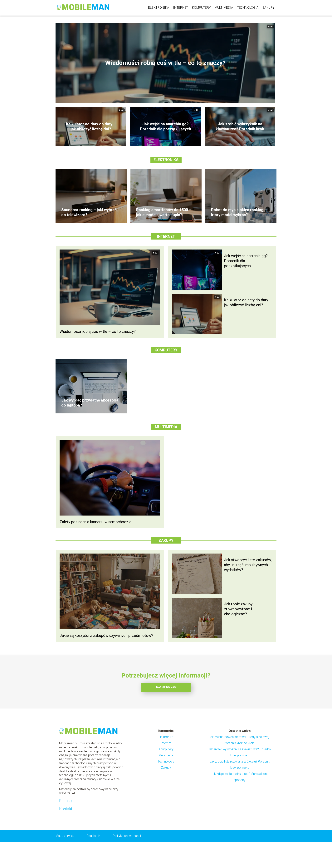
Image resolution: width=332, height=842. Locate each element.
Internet (180, 7)
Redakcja (67, 800)
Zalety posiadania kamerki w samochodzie (95, 522)
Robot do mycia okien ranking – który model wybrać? (239, 212)
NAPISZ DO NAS (166, 687)
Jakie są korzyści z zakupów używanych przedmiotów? (106, 635)
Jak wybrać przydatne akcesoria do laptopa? (89, 402)
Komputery (201, 7)
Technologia (248, 7)
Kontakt (65, 808)
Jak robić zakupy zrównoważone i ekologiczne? (238, 609)
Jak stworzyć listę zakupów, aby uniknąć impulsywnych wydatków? (248, 565)
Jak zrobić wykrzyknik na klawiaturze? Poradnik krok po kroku (240, 126)
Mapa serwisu (65, 836)
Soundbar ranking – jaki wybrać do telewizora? (88, 212)
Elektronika (158, 7)
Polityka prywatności (127, 836)
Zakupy (268, 7)
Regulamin (93, 836)
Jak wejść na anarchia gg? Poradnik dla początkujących (165, 126)
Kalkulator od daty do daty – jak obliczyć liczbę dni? (91, 126)
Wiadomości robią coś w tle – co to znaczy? (165, 63)
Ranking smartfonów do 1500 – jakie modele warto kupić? (163, 212)
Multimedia (224, 7)
